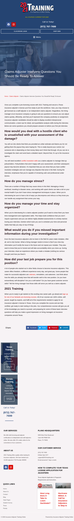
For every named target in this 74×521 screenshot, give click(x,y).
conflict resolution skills (29, 161)
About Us (6, 491)
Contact (5, 494)
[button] (37, 37)
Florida (5, 508)
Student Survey (7, 503)
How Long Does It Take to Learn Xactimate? (45, 498)
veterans (32, 274)
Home (6, 96)
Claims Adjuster (14, 96)
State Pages (6, 500)
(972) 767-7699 (48, 26)
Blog (4, 497)
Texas (5, 505)
